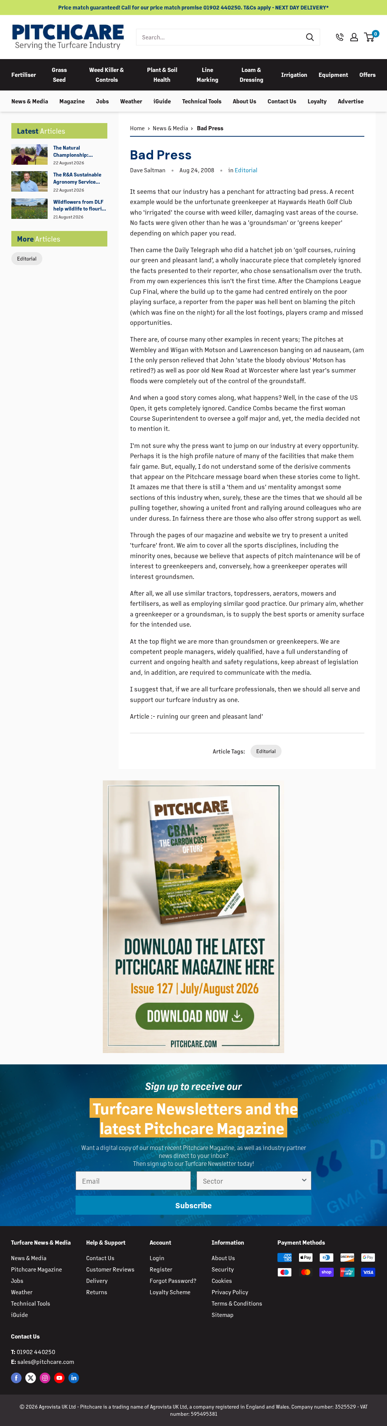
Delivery (97, 1280)
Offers (367, 74)
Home (137, 127)
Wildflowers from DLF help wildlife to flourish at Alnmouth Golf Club (80, 205)
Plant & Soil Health (162, 74)
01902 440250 (36, 1351)
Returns (96, 1291)
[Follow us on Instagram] (45, 1377)
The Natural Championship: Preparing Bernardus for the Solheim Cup (78, 151)
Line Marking (207, 74)
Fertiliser (23, 74)
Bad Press (209, 127)
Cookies (222, 1280)
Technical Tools (201, 101)
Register (161, 1269)
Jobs (102, 101)
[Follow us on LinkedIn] (73, 1377)
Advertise (351, 101)
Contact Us (282, 101)
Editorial (27, 258)
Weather (131, 101)
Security (223, 1269)
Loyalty (317, 101)
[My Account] (354, 37)
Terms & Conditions (237, 1303)
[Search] (310, 37)
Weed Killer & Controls (106, 74)
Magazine (72, 101)
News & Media (29, 101)
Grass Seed (59, 74)
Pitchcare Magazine (36, 1269)
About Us (244, 101)
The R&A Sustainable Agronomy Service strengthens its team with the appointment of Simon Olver (78, 178)
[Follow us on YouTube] (59, 1377)
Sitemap (223, 1314)
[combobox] (218, 37)
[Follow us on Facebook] (16, 1377)
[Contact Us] (340, 37)
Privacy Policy (230, 1291)
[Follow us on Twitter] (30, 1377)
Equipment (333, 74)
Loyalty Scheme (170, 1291)
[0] (369, 37)
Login (157, 1257)
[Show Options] (304, 1181)
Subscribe (193, 1205)
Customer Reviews (110, 1269)
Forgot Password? (173, 1280)
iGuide (162, 101)
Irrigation (294, 74)
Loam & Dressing (251, 74)
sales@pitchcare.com (45, 1361)
